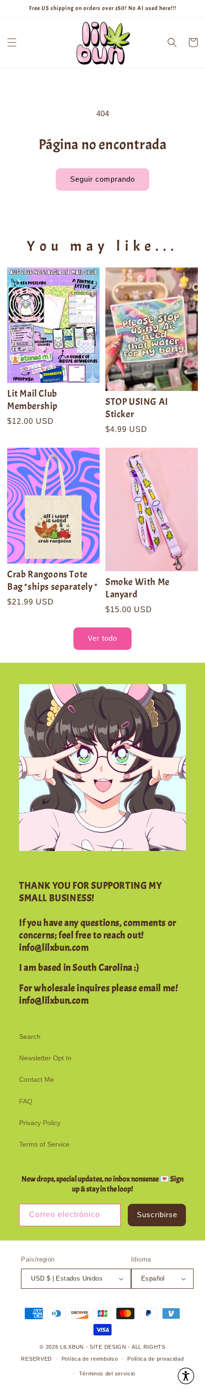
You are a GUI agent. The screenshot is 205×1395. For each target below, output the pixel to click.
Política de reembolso (90, 1359)
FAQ (25, 1101)
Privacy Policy (40, 1123)
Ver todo (102, 638)
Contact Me (36, 1079)
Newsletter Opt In (45, 1058)
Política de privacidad (155, 1359)
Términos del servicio (107, 1373)
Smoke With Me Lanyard (137, 588)
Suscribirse (157, 1214)
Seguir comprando (102, 179)
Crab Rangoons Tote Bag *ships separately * (52, 580)
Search (30, 1036)
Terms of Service (44, 1144)
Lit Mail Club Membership (32, 400)
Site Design (108, 1347)
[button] (11, 42)
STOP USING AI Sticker (136, 408)
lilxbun (72, 1347)
